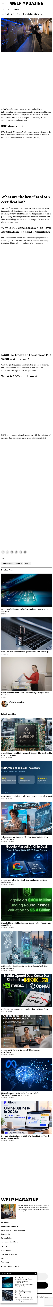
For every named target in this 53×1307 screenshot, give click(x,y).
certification (7, 563)
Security (18, 563)
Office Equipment (8, 1250)
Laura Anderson (9, 842)
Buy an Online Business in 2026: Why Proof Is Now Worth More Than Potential (25, 1137)
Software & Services (9, 1254)
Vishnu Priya (7, 758)
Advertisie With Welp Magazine (13, 1230)
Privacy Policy (6, 1238)
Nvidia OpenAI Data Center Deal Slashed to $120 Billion (24, 1009)
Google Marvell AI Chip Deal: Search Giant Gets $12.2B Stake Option (24, 881)
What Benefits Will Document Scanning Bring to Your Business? (25, 694)
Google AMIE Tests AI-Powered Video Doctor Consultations (20, 1051)
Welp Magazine (16, 702)
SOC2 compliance (8, 435)
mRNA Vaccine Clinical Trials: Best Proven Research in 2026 (26, 796)
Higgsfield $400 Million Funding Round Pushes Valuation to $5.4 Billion (26, 924)
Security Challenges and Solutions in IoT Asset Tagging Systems (26, 610)
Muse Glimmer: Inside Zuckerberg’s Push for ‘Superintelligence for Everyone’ (20, 1094)
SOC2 (27, 563)
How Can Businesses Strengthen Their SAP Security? (25, 652)
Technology (5, 1262)
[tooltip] (3, 552)
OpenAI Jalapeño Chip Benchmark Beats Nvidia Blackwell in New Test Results (26, 754)
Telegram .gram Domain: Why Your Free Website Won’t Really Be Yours (25, 838)
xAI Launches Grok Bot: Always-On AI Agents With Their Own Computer (24, 967)
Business (4, 1258)
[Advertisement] (26, 80)
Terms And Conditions (9, 1242)
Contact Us (5, 1234)
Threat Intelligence (10, 10)
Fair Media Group (42, 1297)
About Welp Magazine (9, 1226)
